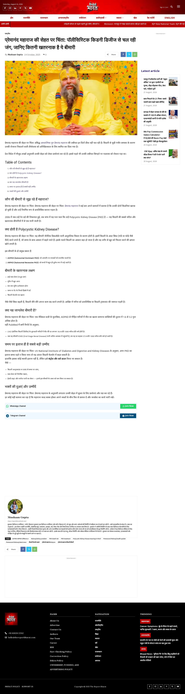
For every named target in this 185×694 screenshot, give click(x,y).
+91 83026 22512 (16, 633)
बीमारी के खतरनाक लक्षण (18, 178)
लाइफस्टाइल (145, 621)
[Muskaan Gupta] (15, 506)
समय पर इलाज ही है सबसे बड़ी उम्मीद (22, 187)
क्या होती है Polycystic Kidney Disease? (25, 173)
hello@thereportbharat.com (21, 637)
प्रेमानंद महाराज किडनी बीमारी (65, 542)
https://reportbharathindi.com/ (17, 521)
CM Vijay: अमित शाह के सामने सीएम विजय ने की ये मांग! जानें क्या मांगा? (155, 154)
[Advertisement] (71, 439)
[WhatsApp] (134, 54)
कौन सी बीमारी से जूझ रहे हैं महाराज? (22, 169)
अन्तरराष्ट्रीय (145, 635)
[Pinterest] (20, 8)
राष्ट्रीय (7, 33)
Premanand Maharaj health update (114, 539)
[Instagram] (10, 8)
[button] (172, 7)
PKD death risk (53, 539)
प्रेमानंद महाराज (72, 206)
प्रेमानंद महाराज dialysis (48, 542)
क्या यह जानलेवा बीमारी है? (19, 182)
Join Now (129, 406)
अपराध (143, 649)
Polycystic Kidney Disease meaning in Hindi (87, 539)
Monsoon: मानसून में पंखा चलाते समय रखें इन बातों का (100, 24)
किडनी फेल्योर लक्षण (34, 542)
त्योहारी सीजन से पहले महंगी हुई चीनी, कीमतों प (56, 24)
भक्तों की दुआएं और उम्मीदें (18, 191)
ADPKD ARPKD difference (20, 539)
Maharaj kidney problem (39, 539)
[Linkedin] (15, 8)
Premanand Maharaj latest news (16, 542)
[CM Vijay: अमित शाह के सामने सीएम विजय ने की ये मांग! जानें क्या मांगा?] (173, 153)
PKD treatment (65, 539)
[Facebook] (5, 8)
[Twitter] (25, 8)
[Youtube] (30, 8)
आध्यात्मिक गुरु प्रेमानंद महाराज (54, 143)
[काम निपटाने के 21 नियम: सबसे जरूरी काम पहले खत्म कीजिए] (173, 101)
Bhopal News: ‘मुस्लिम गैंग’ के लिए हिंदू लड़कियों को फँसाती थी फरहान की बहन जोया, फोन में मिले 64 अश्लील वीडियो (159, 657)
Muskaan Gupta (15, 54)
